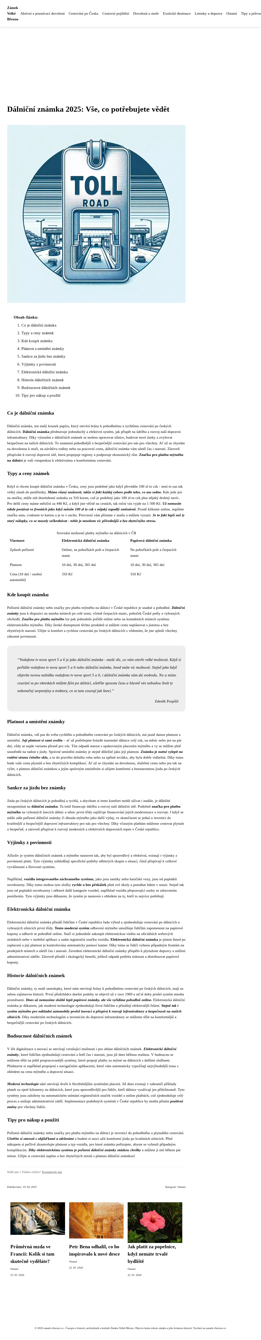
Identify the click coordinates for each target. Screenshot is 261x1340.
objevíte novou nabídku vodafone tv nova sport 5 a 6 (58, 675)
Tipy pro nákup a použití (40, 395)
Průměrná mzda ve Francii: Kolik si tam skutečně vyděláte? (32, 1254)
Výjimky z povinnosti (38, 364)
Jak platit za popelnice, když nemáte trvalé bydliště (152, 1254)
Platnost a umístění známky (42, 348)
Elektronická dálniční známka (44, 372)
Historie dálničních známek (42, 380)
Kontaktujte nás (52, 1172)
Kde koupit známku (37, 341)
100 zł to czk (130, 498)
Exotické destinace (177, 13)
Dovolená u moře (146, 13)
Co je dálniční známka (38, 325)
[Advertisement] (130, 57)
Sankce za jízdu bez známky (43, 356)
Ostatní (231, 13)
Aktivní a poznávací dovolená (42, 13)
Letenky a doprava (208, 13)
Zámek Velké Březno (12, 13)
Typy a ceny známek (37, 333)
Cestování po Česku (83, 13)
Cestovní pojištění (115, 13)
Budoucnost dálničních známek (46, 388)
